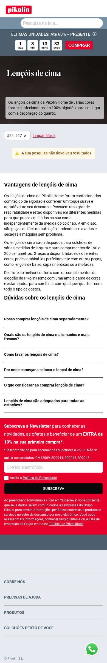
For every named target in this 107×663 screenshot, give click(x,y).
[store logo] (18, 8)
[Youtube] (53, 542)
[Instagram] (64, 542)
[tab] (53, 319)
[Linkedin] (75, 542)
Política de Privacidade (40, 478)
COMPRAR (79, 45)
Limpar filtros (44, 135)
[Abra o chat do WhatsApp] (92, 649)
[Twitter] (43, 542)
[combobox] (62, 23)
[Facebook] (32, 542)
